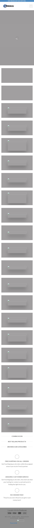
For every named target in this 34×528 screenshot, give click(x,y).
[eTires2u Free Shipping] (13, 6)
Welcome (8, 516)
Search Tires (16, 516)
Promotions (25, 516)
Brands (21, 518)
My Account (14, 518)
